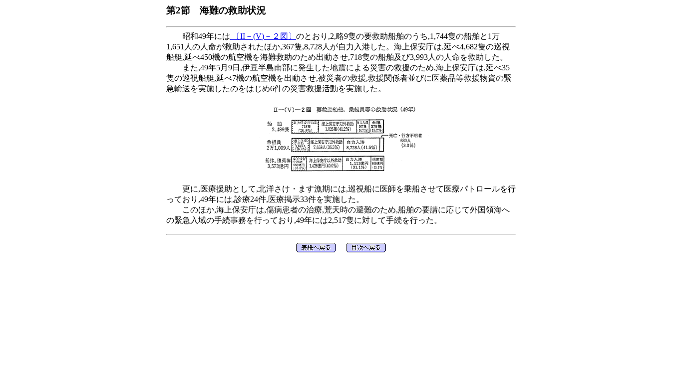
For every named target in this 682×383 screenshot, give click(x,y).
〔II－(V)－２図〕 (263, 36)
